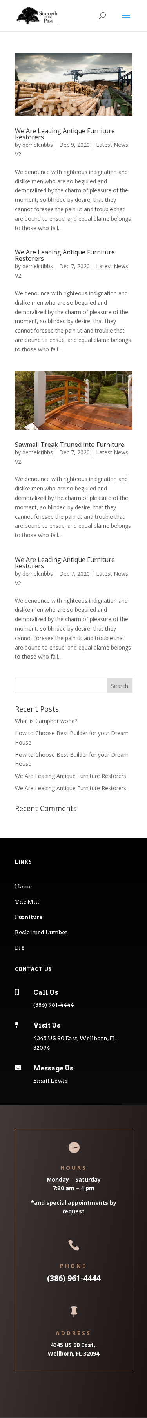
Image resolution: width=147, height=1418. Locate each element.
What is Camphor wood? (46, 721)
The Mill (27, 901)
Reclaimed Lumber (41, 932)
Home (23, 886)
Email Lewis (50, 1081)
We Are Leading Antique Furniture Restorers (65, 133)
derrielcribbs (37, 144)
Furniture (28, 917)
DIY (20, 947)
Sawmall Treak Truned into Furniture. (70, 444)
